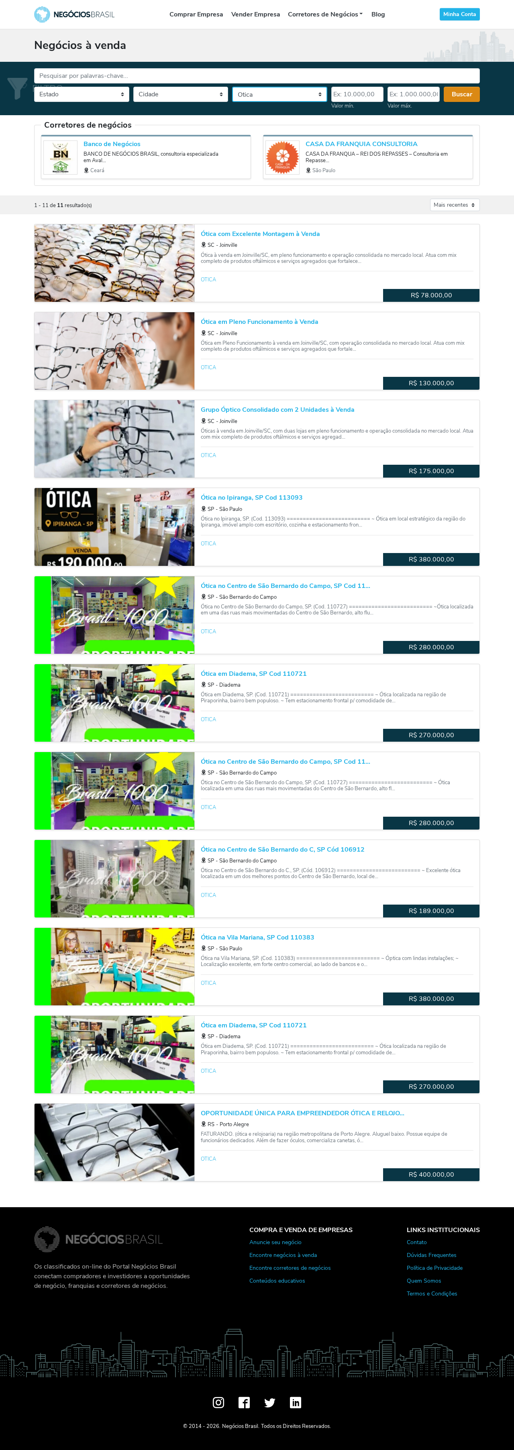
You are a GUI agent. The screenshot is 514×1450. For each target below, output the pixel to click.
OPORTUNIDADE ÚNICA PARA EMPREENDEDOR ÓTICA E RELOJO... (302, 1113)
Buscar (462, 94)
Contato (417, 1242)
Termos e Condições (432, 1293)
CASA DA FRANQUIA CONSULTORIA (362, 144)
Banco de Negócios (112, 144)
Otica (208, 279)
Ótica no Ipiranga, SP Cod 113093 (252, 498)
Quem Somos (424, 1281)
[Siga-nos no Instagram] (218, 1402)
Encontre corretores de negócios (290, 1268)
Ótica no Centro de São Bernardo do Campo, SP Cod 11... (285, 586)
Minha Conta (459, 14)
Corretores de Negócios (323, 14)
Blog (378, 14)
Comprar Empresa (196, 14)
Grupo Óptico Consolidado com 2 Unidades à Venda (278, 410)
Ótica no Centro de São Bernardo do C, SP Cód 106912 (283, 850)
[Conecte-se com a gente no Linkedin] (295, 1402)
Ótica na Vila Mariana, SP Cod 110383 (257, 938)
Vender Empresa (255, 14)
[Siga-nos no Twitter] (269, 1402)
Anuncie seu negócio (275, 1242)
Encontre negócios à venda (283, 1255)
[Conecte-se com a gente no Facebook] (244, 1402)
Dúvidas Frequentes (432, 1255)
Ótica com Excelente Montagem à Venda (260, 234)
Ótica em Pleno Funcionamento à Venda (259, 322)
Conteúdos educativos (277, 1281)
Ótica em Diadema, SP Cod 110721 (254, 674)
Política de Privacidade (435, 1268)
